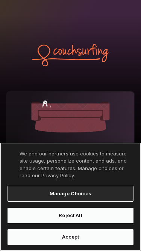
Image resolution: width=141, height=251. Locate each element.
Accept (70, 237)
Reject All (70, 215)
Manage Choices (71, 193)
